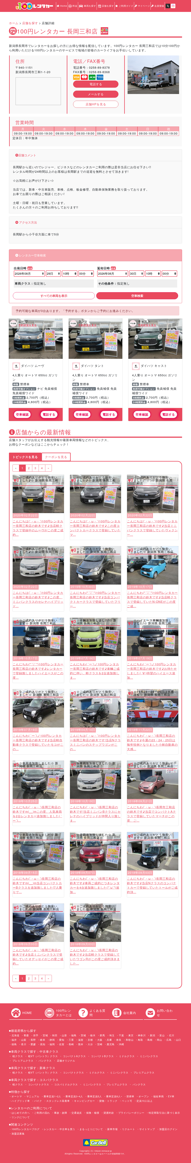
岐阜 (42, 1039)
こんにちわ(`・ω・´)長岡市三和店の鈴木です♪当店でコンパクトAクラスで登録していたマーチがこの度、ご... (151, 814)
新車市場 (112, 1129)
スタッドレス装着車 (58, 1101)
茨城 (83, 1035)
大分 (90, 1044)
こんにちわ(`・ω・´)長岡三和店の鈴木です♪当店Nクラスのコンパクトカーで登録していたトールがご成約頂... (152, 885)
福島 (73, 1035)
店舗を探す (108, 5)
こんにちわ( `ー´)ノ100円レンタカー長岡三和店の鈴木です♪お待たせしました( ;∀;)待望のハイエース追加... (152, 671)
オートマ (17, 1096)
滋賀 (80, 1039)
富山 (162, 1035)
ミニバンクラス (148, 1056)
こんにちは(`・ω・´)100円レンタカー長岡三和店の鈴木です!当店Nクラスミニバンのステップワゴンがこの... (95, 742)
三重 (71, 1039)
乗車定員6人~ (114, 1096)
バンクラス (45, 1060)
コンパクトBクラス (102, 1056)
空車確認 (22, 414)
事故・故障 (60, 1112)
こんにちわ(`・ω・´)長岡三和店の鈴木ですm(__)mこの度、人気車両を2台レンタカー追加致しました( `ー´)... (37, 814)
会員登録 (159, 5)
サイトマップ (147, 1129)
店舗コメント (27, 155)
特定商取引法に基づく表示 (164, 1112)
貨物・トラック (108, 1101)
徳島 (14, 1044)
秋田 (54, 1035)
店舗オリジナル (65, 1060)
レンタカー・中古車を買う (59, 1129)
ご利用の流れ (42, 1112)
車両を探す (89, 5)
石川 (171, 1035)
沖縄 (121, 1044)
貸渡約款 (109, 1112)
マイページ (143, 5)
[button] (131, 74)
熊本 (80, 1044)
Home (63, 5)
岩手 (35, 1035)
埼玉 (112, 1035)
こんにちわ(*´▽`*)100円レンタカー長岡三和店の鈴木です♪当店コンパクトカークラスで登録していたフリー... (95, 599)
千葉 (121, 1035)
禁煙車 (130, 1096)
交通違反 (76, 1112)
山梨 (23, 1039)
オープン (144, 1096)
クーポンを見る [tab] (56, 457)
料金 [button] (74, 5)
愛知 (61, 1039)
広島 (169, 1039)
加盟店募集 (18, 1133)
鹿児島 (111, 1044)
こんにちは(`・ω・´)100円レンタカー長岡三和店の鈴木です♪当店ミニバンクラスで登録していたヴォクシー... (152, 528)
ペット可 (127, 1101)
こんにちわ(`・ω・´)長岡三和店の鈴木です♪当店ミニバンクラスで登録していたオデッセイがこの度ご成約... (38, 957)
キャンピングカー (84, 1101)
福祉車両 (158, 1096)
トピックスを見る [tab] (25, 457)
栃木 (93, 1035)
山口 (178, 1039)
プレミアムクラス (22, 1060)
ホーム (13, 23)
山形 (64, 1035)
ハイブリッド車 (21, 1101)
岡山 (159, 1039)
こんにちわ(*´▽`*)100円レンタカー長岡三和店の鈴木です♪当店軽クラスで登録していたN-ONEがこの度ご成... (152, 599)
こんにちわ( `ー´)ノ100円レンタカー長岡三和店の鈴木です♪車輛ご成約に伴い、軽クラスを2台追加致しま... (95, 671)
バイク (38, 1101)
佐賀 (61, 1044)
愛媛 (33, 1044)
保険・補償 (92, 1112)
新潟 (152, 1035)
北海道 (15, 1035)
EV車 (171, 1096)
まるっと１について (91, 1129)
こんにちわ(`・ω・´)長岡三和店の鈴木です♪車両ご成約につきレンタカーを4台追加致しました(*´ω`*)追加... (95, 885)
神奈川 (142, 1035)
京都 (90, 1039)
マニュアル (32, 1096)
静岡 (52, 1039)
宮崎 (99, 1044)
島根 (150, 1039)
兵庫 (109, 1039)
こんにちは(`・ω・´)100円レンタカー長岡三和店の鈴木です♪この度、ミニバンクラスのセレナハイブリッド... (38, 599)
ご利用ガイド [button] (125, 5)
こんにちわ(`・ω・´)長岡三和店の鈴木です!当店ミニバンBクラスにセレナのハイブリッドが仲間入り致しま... (95, 814)
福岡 (52, 1044)
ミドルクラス (126, 1056)
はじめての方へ (21, 1112)
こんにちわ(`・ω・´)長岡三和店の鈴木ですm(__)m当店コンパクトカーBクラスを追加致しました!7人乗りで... (37, 885)
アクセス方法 (27, 222)
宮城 (45, 1035)
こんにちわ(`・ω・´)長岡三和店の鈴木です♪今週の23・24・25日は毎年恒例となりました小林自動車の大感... (152, 742)
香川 (23, 1044)
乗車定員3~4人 (74, 1096)
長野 (33, 1039)
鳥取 (140, 1039)
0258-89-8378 (99, 67)
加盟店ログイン (168, 1129)
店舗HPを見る (96, 104)
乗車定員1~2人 (52, 1096)
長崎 (71, 1044)
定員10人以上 (145, 1101)
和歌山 (130, 1039)
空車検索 (137, 295)
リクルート (128, 1129)
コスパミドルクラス (65, 1084)
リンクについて (21, 1117)
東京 (131, 1035)
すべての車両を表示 (53, 295)
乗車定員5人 (94, 1096)
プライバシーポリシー (131, 1112)
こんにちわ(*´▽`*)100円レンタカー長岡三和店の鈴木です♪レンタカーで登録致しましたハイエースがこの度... (38, 671)
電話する (96, 84)
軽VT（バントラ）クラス (42, 1056)
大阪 (99, 1039)
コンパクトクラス (73, 1072)
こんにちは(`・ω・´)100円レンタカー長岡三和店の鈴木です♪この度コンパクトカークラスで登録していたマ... (95, 528)
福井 (14, 1039)
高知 (42, 1044)
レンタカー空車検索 (32, 255)
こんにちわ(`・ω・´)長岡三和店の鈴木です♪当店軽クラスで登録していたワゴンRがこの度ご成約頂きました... (95, 957)
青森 (26, 1035)
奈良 (118, 1039)
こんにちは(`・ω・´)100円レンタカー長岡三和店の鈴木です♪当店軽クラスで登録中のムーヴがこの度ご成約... (38, 528)
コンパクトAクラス (74, 1056)
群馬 (102, 1035)
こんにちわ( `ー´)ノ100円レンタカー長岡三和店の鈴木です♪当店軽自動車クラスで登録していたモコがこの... (38, 742)
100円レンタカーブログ (26, 1129)
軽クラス (17, 1056)
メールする (96, 94)
